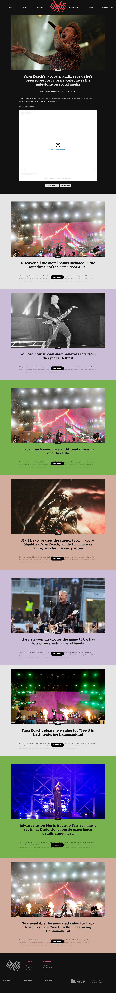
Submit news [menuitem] (74, 8)
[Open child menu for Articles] (28, 7)
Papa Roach (65, 185)
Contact (46, 969)
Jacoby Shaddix (52, 185)
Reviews (28, 969)
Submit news (47, 967)
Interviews (29, 967)
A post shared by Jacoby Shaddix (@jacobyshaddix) (58, 178)
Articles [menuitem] (24, 8)
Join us (45, 965)
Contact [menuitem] (105, 8)
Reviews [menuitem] (40, 8)
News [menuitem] (9, 8)
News (58, 70)
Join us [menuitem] (90, 8)
